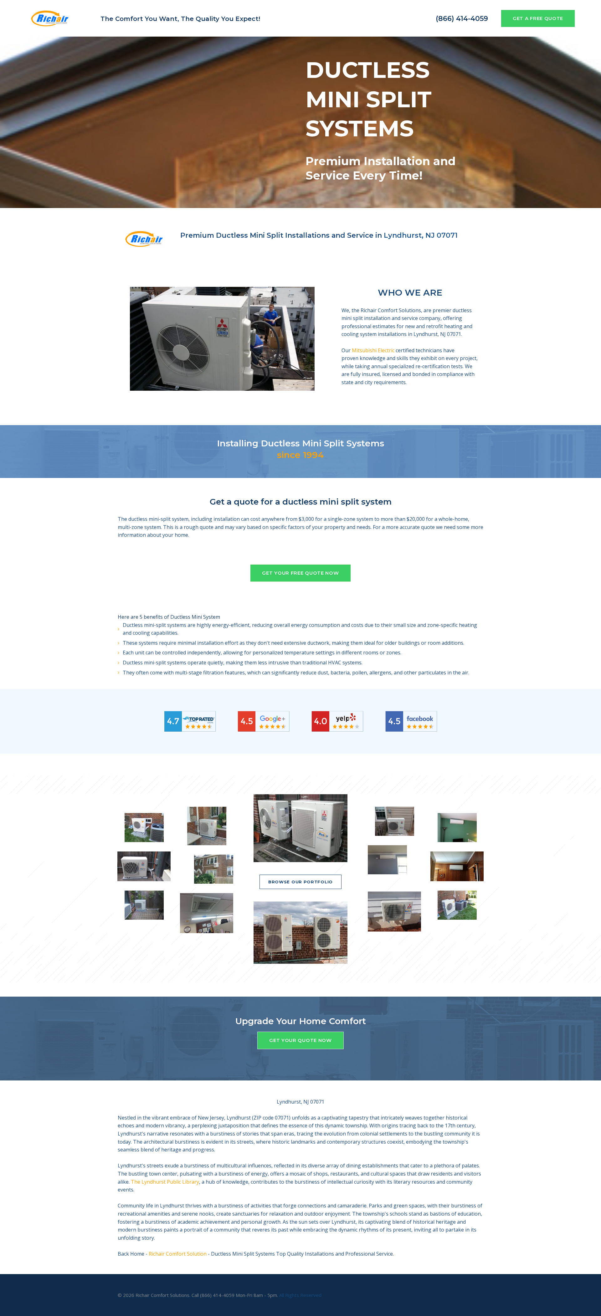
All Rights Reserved (300, 1295)
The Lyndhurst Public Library (165, 1181)
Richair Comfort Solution (178, 1253)
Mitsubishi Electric (373, 350)
